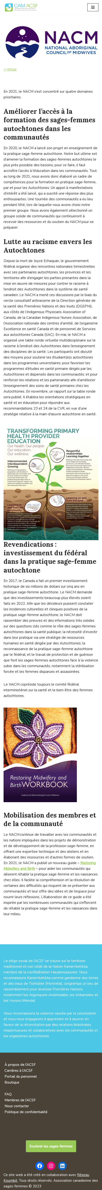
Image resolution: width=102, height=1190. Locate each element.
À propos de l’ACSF (20, 1064)
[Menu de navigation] (92, 7)
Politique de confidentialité (26, 1112)
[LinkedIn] (62, 1166)
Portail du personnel (21, 1076)
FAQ (8, 1094)
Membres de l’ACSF (20, 1100)
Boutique (12, 1082)
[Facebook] (39, 1166)
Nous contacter (17, 1106)
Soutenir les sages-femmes (51, 1146)
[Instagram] (51, 1166)
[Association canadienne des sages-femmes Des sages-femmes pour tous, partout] (21, 7)
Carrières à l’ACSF (19, 1070)
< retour (10, 69)
